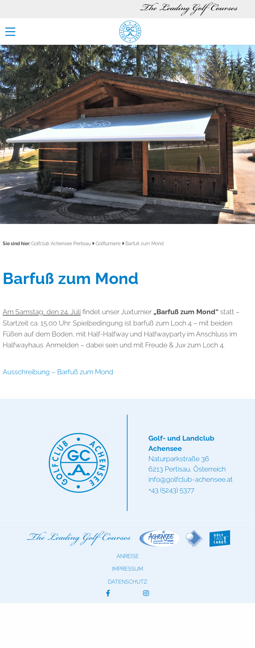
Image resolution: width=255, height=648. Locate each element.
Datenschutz (127, 582)
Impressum (127, 569)
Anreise (128, 556)
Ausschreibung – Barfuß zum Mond (58, 372)
